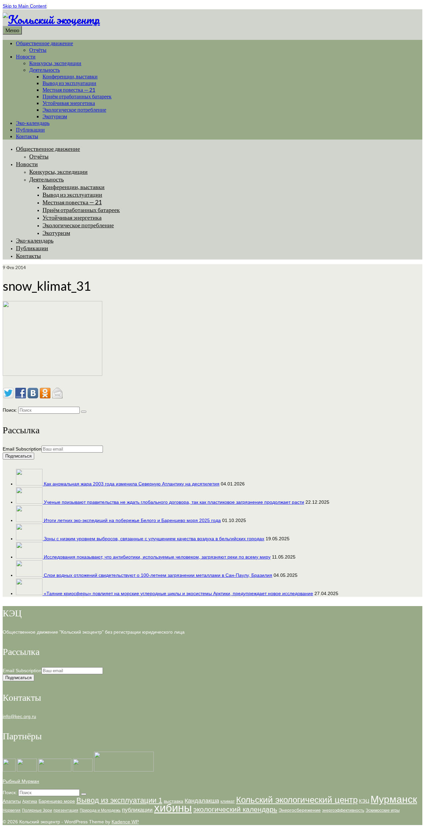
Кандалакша (202, 800)
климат (227, 801)
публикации (137, 810)
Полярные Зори (37, 810)
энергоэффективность (343, 810)
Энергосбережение (300, 810)
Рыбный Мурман (21, 781)
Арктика (29, 801)
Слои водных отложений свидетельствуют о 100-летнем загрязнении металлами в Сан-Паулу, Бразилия (158, 575)
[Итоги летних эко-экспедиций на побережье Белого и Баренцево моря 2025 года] (30, 520)
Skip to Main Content (24, 6)
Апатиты (12, 801)
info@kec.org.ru (19, 716)
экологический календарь (235, 809)
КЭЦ (364, 801)
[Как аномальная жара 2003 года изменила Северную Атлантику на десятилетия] (30, 483)
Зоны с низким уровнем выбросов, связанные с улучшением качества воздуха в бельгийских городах (154, 538)
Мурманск (394, 799)
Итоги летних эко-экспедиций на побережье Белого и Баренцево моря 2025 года (132, 520)
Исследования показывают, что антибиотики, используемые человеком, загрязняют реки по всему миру (157, 557)
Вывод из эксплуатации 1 (119, 800)
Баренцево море (57, 801)
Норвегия (12, 810)
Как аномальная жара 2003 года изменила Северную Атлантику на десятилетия (131, 483)
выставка (173, 801)
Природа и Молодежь (100, 810)
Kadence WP (125, 821)
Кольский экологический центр (297, 799)
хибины (173, 808)
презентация (65, 810)
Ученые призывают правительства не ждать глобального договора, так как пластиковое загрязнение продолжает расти (174, 502)
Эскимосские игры (383, 810)
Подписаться (18, 456)
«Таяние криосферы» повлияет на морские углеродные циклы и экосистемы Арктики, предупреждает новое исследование (178, 593)
